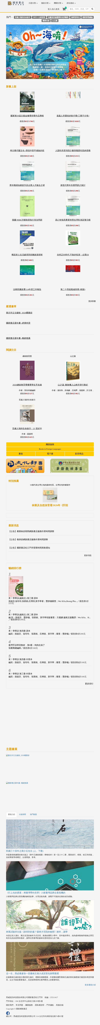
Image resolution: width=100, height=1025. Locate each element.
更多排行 (89, 665)
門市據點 (50, 986)
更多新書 (92, 283)
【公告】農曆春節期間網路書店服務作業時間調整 (31, 513)
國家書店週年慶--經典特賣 (18, 304)
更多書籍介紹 (90, 966)
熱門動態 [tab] (33, 796)
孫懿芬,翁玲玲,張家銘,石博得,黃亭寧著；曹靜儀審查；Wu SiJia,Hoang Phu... (43, 582)
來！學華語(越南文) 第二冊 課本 (23, 596)
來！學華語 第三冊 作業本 (20, 655)
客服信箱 (59, 986)
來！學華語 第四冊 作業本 (20, 641)
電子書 (50, 435)
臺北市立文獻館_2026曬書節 (19, 294)
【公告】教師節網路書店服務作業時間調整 (28, 521)
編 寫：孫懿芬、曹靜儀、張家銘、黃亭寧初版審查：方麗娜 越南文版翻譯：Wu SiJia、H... (49, 599)
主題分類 (32, 3)
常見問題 (19, 986)
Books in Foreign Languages (50, 431)
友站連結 (70, 3)
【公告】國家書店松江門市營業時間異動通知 (29, 529)
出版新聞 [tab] (22, 796)
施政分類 (45, 3)
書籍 (21, 435)
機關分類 (58, 3)
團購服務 (50, 426)
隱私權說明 (39, 986)
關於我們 (9, 986)
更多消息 (87, 537)
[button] (12, 43)
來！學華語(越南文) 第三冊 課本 (23, 580)
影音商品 (79, 435)
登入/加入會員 (53, 9)
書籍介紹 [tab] (11, 796)
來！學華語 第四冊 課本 (19, 612)
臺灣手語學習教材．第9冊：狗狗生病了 (27, 626)
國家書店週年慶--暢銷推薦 (18, 320)
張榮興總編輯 (15, 629)
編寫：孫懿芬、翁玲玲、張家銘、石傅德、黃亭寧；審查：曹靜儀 (39, 615)
